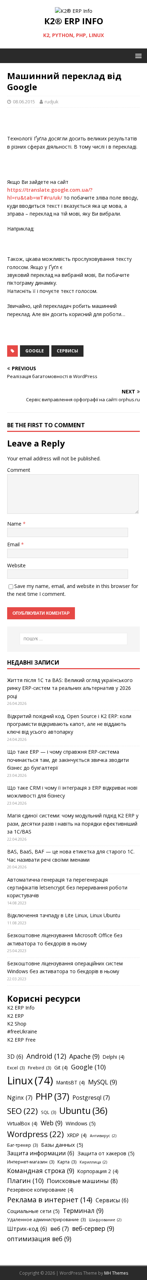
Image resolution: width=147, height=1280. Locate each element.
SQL (48, 1112)
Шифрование (105, 1219)
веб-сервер (93, 1228)
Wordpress (35, 1134)
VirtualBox (22, 1123)
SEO (22, 1110)
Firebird (39, 1068)
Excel (16, 1068)
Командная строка (40, 1170)
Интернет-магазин (30, 1162)
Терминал (83, 1210)
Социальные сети (33, 1210)
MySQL (102, 1082)
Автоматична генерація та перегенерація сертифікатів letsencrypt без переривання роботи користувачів (67, 887)
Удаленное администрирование (46, 1220)
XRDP (77, 1135)
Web (51, 1123)
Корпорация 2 (97, 1171)
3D (15, 1056)
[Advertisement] (77, 124)
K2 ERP (15, 1015)
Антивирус (103, 1135)
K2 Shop (16, 1023)
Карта (66, 1162)
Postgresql (91, 1097)
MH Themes (116, 1273)
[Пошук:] (73, 639)
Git (61, 1067)
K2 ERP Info (21, 1007)
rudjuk (52, 101)
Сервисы (67, 351)
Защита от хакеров (106, 1153)
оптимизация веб (39, 1238)
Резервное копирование (40, 1189)
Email (14, 544)
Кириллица (93, 1162)
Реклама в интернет (49, 1199)
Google (34, 351)
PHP (52, 1096)
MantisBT (70, 1082)
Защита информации (40, 1153)
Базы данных (62, 1144)
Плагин (25, 1180)
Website (16, 565)
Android (46, 1056)
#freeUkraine (22, 1031)
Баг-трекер (22, 1145)
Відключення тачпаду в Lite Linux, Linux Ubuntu (63, 915)
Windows (81, 1123)
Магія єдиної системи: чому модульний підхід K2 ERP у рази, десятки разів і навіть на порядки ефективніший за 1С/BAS (72, 823)
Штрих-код (27, 1229)
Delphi (114, 1056)
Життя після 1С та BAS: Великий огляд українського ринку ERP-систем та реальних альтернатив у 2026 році (70, 688)
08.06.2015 (24, 101)
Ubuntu (83, 1110)
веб (59, 1229)
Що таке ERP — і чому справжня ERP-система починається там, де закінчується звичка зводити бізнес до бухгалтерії (68, 759)
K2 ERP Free (21, 1039)
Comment (18, 469)
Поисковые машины (82, 1181)
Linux (30, 1080)
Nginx (19, 1097)
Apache (84, 1056)
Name (15, 523)
